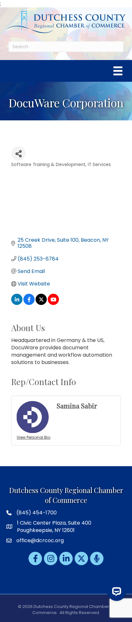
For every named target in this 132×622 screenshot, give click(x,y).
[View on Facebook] (29, 303)
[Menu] (118, 71)
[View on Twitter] (41, 303)
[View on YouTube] (53, 303)
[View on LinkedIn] (16, 303)
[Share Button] (18, 153)
